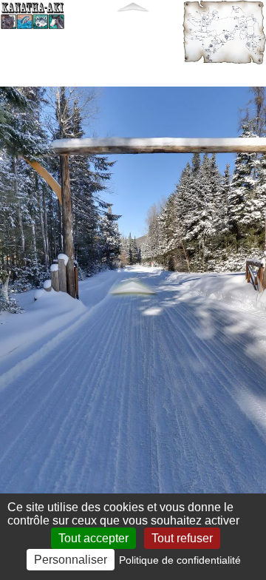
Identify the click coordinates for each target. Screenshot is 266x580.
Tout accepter (93, 538)
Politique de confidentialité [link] (180, 560)
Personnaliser (70, 559)
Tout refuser (182, 538)
